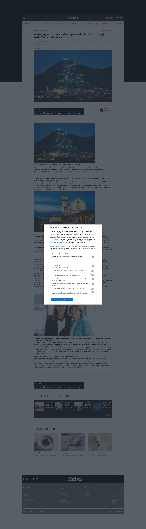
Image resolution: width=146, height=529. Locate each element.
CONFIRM (62, 299)
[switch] (92, 257)
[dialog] (73, 264)
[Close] (99, 227)
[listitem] (73, 254)
